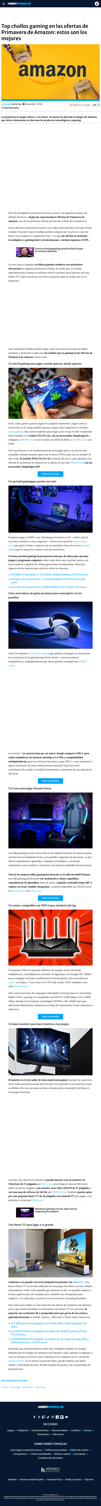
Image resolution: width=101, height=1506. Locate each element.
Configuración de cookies (50, 1458)
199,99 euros (59, 1192)
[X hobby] (39, 1417)
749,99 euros (80, 439)
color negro (18, 890)
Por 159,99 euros (50, 781)
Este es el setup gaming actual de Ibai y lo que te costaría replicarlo (59, 250)
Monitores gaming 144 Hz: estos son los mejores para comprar (56, 1210)
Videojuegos (27, 1387)
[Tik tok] (48, 1417)
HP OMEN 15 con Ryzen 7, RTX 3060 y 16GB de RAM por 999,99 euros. (50, 574)
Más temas (58, 1434)
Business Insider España (32, 1479)
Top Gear (89, 1479)
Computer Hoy (54, 1479)
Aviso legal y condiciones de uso (26, 1450)
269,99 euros (77, 462)
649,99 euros (27, 439)
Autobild (12, 1479)
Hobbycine (23, 1430)
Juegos (10, 1430)
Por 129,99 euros (50, 1016)
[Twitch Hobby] (43, 1417)
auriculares (38, 653)
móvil (15, 431)
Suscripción (80, 1454)
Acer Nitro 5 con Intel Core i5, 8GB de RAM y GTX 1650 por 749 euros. (49, 587)
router (11, 982)
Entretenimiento (40, 1430)
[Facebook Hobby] (34, 1417)
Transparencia (20, 1454)
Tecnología (15, 1387)
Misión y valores (63, 1454)
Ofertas (4, 1387)
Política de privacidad (56, 1450)
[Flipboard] (62, 1417)
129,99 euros (20, 986)
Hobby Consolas (73, 1479)
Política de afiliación (41, 1454)
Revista (87, 1430)
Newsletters (43, 1434)
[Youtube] (66, 1417)
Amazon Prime (16, 1360)
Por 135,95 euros (50, 898)
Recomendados (60, 1430)
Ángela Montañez (11, 108)
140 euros (47, 1183)
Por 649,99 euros (50, 474)
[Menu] (3, 3)
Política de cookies (79, 1450)
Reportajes (40, 1387)
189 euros (37, 1200)
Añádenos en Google (81, 105)
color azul (35, 890)
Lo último (6, 104)
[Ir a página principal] (19, 3)
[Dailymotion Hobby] (57, 1417)
